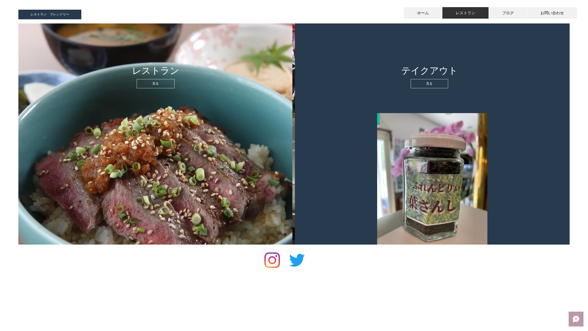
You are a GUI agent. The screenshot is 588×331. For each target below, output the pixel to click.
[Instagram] (272, 260)
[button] (49, 14)
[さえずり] (297, 260)
